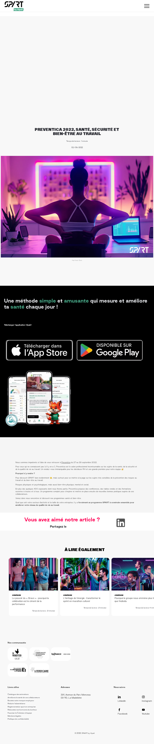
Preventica (65, 462)
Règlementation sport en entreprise (22, 707)
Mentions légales (14, 716)
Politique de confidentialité (18, 719)
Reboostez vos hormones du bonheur (22, 710)
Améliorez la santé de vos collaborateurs (24, 698)
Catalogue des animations (18, 694)
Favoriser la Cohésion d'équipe (20, 713)
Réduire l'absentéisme (16, 704)
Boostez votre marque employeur (21, 701)
